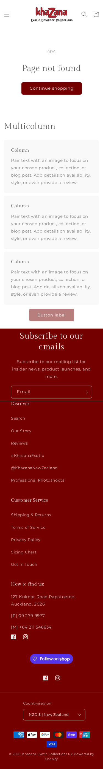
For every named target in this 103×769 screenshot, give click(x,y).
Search (18, 418)
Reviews (19, 443)
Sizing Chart (24, 552)
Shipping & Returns (31, 514)
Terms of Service (28, 527)
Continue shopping (52, 88)
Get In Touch (24, 564)
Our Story (21, 430)
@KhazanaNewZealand (34, 467)
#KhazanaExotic (27, 455)
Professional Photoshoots (37, 480)
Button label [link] (51, 315)
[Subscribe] (86, 392)
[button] (7, 14)
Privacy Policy (25, 539)
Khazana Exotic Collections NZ (47, 754)
